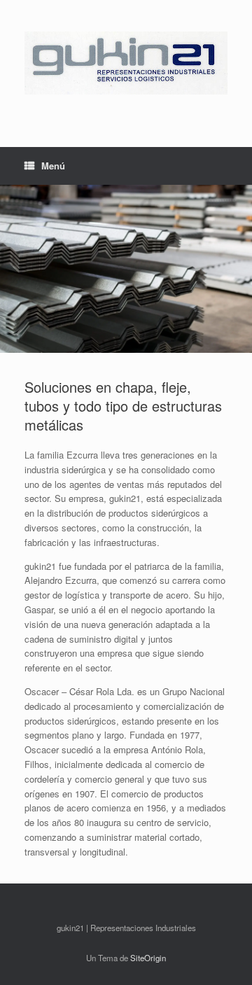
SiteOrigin (148, 957)
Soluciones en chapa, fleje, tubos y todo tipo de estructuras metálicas (123, 406)
